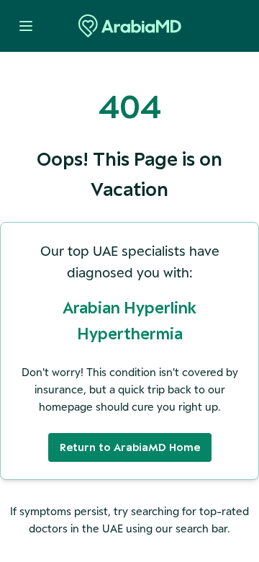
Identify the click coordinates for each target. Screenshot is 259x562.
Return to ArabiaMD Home (130, 447)
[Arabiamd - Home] (129, 25)
